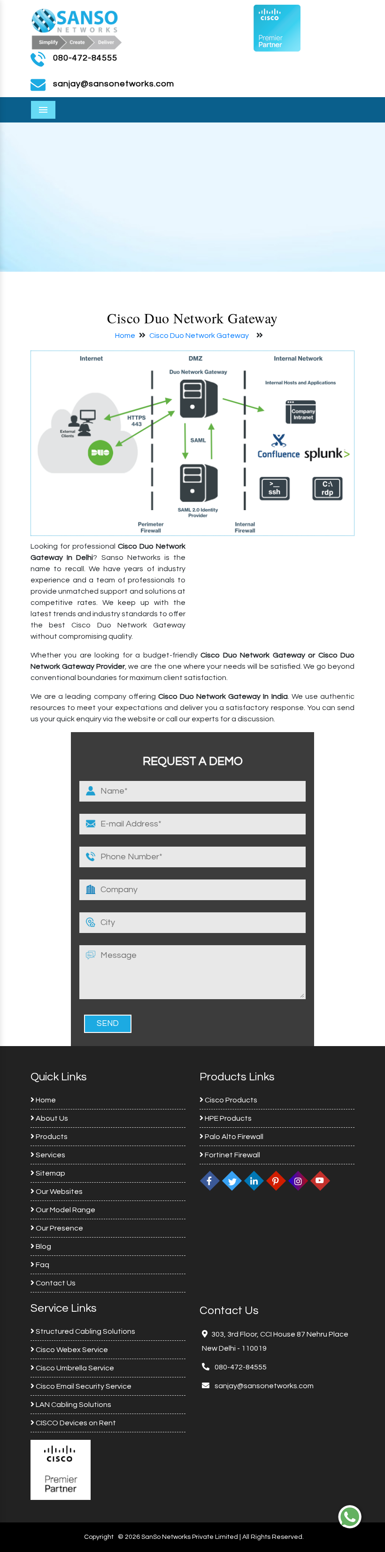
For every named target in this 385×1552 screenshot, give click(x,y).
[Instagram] (298, 1181)
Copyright (99, 1537)
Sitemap (49, 1173)
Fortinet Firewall (231, 1155)
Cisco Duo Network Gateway (199, 335)
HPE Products (227, 1118)
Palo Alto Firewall (233, 1136)
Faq (41, 1265)
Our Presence (58, 1228)
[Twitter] (232, 1181)
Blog (42, 1246)
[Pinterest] (276, 1181)
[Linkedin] (254, 1181)
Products (51, 1136)
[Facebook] (210, 1181)
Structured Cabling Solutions (84, 1331)
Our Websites (58, 1191)
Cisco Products (230, 1100)
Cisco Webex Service (71, 1349)
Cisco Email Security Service (82, 1386)
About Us (51, 1118)
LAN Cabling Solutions (72, 1404)
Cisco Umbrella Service (74, 1368)
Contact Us (55, 1283)
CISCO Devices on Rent (75, 1423)
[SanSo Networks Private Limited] (77, 27)
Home (125, 335)
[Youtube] (320, 1181)
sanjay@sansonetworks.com (263, 1386)
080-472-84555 (85, 58)
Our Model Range (64, 1210)
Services (49, 1155)
